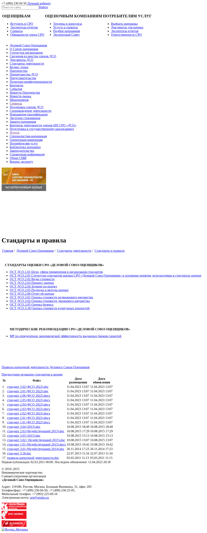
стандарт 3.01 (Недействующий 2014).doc (35, 449)
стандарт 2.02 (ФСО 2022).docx (28, 413)
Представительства (23, 78)
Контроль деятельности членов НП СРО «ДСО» (43, 125)
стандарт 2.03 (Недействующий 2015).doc (35, 431)
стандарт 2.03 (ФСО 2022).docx (28, 409)
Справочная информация (27, 154)
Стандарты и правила (110, 250)
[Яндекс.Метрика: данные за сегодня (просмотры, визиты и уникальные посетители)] (15, 529)
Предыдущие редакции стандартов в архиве (32, 374)
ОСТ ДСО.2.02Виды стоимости (32, 279)
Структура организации (26, 52)
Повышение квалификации (29, 114)
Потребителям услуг (24, 143)
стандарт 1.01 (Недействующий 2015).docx (36, 444)
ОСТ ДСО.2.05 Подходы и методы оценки (39, 290)
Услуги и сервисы (65, 27)
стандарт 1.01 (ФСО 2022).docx (28, 422)
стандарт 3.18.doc (19, 453)
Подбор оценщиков (66, 31)
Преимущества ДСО (24, 74)
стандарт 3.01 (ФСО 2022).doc (28, 391)
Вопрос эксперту (21, 161)
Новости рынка (20, 96)
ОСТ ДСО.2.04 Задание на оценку (33, 286)
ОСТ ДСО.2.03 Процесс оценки (32, 282)
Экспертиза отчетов (24, 27)
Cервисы (16, 31)
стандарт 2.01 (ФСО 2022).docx (28, 418)
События (16, 89)
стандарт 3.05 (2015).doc (23, 435)
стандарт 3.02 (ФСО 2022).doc (28, 386)
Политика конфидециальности (31, 81)
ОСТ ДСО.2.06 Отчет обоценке (32, 293)
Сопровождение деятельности (30, 110)
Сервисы (16, 103)
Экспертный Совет (66, 34)
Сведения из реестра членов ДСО (33, 56)
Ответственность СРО (126, 34)
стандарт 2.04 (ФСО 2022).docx (28, 404)
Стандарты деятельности (27, 63)
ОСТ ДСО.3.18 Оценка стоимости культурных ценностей (50, 308)
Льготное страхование (25, 118)
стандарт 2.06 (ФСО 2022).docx (28, 395)
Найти (43, 7)
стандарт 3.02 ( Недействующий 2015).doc (36, 440)
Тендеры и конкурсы (67, 23)
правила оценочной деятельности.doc (33, 458)
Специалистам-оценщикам (28, 136)
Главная (7, 250)
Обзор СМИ (18, 158)
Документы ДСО (21, 60)
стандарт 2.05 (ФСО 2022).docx (28, 400)
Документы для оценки (127, 27)
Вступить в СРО (21, 23)
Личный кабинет (39, 3)
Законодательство (22, 150)
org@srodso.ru (39, 497)
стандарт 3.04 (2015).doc (23, 426)
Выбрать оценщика (124, 23)
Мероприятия (19, 100)
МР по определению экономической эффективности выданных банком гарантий (65, 336)
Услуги (14, 132)
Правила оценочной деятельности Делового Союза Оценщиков (46, 367)
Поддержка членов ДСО (26, 107)
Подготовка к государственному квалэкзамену (42, 129)
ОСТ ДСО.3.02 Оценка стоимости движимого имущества (50, 301)
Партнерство (18, 70)
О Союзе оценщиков (24, 49)
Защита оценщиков (23, 121)
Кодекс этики (19, 67)
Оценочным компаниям (26, 140)
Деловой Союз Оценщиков (28, 45)
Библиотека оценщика (25, 147)
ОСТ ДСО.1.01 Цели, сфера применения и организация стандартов (56, 272)
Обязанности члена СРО (27, 34)
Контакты (16, 85)
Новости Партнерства (25, 92)
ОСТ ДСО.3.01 (51, 297)
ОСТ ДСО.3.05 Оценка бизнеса (31, 304)
